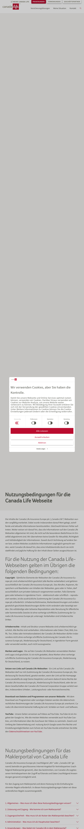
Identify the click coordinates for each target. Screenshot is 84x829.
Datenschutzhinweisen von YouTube (25, 731)
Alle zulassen (42, 431)
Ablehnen (42, 442)
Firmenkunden (54, 2)
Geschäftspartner (72, 2)
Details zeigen (41, 449)
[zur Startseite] (13, 6)
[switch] (34, 423)
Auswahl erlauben (42, 437)
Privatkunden (39, 2)
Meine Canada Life (21, 2)
